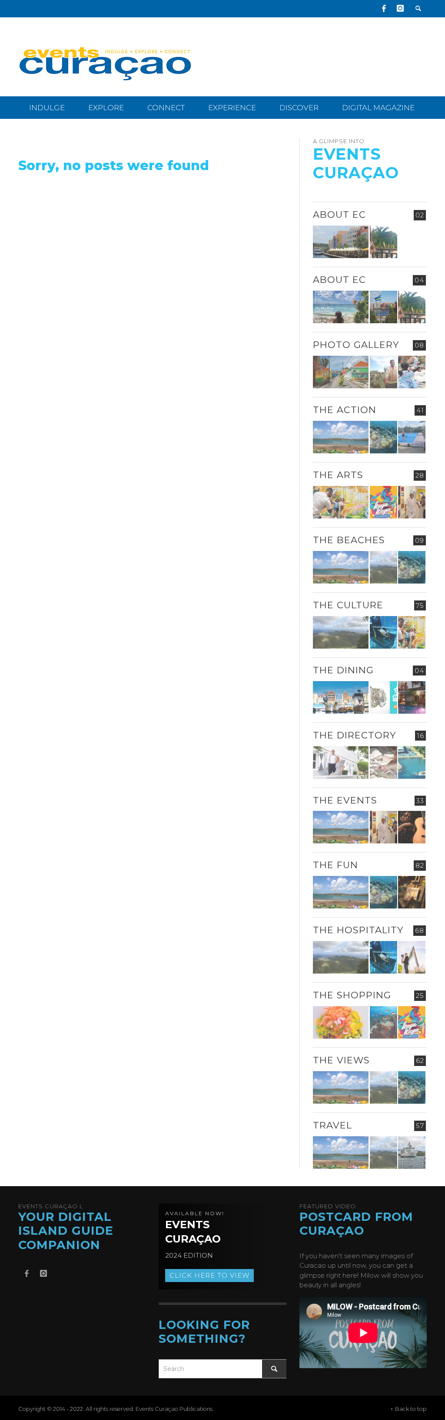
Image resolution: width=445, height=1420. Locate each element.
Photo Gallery (356, 344)
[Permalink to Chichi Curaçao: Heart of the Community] (411, 372)
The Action (344, 409)
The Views (341, 1060)
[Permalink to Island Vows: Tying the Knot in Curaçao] (411, 957)
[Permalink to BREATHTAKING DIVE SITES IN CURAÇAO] (383, 1022)
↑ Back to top (408, 1409)
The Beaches (349, 540)
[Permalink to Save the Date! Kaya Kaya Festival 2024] (383, 502)
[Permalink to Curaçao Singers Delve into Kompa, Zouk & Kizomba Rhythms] (411, 827)
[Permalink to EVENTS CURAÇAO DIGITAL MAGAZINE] (341, 307)
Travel (332, 1125)
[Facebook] (383, 8)
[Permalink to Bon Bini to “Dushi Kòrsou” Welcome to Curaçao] (383, 307)
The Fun (335, 864)
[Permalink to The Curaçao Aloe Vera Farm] (383, 372)
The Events (345, 800)
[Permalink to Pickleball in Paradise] (411, 437)
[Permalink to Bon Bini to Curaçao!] (383, 762)
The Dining (343, 670)
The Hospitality (358, 930)
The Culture (348, 605)
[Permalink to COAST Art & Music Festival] (383, 697)
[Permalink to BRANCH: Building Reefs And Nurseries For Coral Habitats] (383, 632)
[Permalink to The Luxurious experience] (411, 697)
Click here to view (209, 1275)
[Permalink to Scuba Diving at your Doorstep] (411, 762)
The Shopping (352, 995)
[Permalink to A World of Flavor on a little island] (341, 1022)
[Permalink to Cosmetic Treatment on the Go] (341, 762)
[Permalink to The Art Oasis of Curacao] (411, 502)
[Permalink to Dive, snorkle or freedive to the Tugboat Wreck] (383, 437)
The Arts (338, 474)
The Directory (354, 735)
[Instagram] (400, 8)
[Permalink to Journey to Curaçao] (383, 242)
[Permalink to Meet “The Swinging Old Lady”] (411, 1152)
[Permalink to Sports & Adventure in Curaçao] (341, 437)
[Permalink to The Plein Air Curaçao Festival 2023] (411, 892)
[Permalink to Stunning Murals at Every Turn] (341, 502)
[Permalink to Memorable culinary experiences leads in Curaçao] (341, 697)
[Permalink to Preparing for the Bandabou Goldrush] (383, 567)
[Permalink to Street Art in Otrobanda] (341, 372)
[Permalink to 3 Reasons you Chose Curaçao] (341, 242)
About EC (339, 214)
